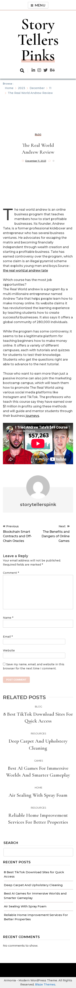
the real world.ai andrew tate (25, 270)
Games (38, 760)
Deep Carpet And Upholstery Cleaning (33, 885)
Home (38, 787)
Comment (11, 573)
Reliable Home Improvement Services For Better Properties (38, 818)
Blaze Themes (45, 984)
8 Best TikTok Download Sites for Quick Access (38, 717)
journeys (32, 416)
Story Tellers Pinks (38, 40)
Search (11, 843)
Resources (38, 733)
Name (8, 617)
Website (9, 650)
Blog (38, 134)
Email (8, 636)
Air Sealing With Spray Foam (25, 906)
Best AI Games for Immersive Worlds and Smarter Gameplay (38, 771)
